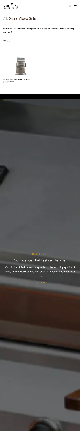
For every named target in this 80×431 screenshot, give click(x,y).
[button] (7, 41)
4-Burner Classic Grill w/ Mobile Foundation (16, 79)
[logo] (11, 5)
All (5, 19)
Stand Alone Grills (22, 18)
